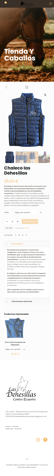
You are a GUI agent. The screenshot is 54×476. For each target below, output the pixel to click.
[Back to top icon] (27, 459)
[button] (45, 94)
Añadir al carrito (29, 221)
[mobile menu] (50, 4)
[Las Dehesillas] (27, 4)
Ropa (27, 228)
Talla (6, 212)
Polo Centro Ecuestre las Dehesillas (15, 343)
